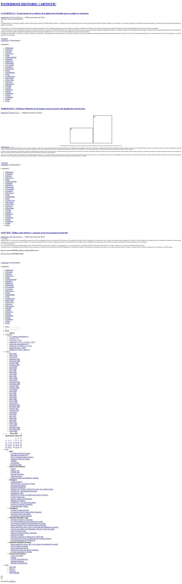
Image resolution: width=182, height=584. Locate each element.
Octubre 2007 (13, 408)
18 (6, 445)
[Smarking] (9, 93)
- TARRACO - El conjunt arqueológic (23, 502)
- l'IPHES (13, 461)
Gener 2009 (13, 380)
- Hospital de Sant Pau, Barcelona (21, 520)
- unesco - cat (14, 470)
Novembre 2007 (14, 407)
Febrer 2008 (13, 401)
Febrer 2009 (13, 378)
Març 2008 (13, 399)
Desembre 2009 (14, 359)
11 (6, 443)
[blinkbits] (8, 59)
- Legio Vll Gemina (16, 556)
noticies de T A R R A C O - (10, 113)
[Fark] (7, 71)
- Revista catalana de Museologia (21, 499)
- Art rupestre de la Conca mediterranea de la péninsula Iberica (30, 538)
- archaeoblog (14, 463)
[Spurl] (7, 95)
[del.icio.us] (9, 54)
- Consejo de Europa (17, 474)
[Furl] (7, 74)
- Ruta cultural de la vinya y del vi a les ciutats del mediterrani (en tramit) (34, 527)
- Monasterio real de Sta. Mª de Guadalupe (24, 550)
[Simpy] (8, 91)
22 (16, 445)
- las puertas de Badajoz (18, 485)
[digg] (7, 55)
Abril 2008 (13, 397)
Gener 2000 (13, 431)
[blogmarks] (9, 63)
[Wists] (7, 99)
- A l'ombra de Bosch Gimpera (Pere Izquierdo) (25, 512)
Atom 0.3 (12, 571)
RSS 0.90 (12, 567)
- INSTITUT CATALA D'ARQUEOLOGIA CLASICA (29, 495)
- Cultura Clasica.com (17, 497)
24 (21, 445)
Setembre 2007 (14, 410)
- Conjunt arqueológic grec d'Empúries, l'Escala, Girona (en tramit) (32, 529)
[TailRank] (9, 97)
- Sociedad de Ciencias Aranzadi (21, 516)
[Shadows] (9, 90)
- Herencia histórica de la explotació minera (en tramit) (28, 525)
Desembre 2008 (14, 382)
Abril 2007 (13, 420)
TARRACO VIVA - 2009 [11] (19, 350)
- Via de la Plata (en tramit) (19, 546)
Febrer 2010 (13, 355)
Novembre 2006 (14, 429)
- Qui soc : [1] (14, 338)
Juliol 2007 (13, 414)
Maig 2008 (13, 395)
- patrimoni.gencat (16, 482)
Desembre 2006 (14, 427)
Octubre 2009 (13, 363)
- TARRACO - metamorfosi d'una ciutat (23, 491)
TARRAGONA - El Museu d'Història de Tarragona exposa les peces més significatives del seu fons (43, 109)
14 (14, 443)
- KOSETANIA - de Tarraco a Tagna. (22, 484)
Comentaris (5, 40)
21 (14, 445)
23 (18, 445)
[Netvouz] (8, 82)
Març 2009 (13, 376)
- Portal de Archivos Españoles (20, 514)
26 (9, 447)
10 (21, 440)
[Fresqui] (8, 52)
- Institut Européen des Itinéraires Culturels (24, 478)
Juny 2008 (12, 393)
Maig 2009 (13, 372)
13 (11, 443)
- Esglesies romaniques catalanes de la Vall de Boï (26, 537)
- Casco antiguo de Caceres (19, 548)
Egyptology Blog (16, 465)
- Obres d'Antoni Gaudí (18, 531)
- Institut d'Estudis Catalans (19, 506)
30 (18, 447)
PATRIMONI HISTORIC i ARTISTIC (28, 4)
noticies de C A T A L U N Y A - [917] (22, 342)
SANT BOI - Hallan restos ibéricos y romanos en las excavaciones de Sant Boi (34, 233)
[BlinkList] (9, 61)
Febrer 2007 (13, 424)
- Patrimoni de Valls (16, 493)
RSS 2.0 (12, 569)
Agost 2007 (13, 412)
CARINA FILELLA (5, 146)
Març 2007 (13, 422)
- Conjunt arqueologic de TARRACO (22, 540)
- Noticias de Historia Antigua (20, 459)
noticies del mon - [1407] (17, 348)
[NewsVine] (9, 80)
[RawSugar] (9, 84)
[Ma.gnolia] (9, 78)
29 (16, 447)
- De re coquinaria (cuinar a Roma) (21, 457)
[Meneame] (9, 48)
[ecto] (7, 101)
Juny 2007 (12, 416)
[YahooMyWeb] (10, 57)
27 (11, 447)
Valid (14, 573)
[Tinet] (2, 578)
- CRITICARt (14, 472)
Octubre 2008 (13, 386)
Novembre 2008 (14, 384)
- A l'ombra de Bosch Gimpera (20, 453)
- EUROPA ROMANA (18, 487)
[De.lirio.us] (9, 69)
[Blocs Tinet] (2, 576)
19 (9, 445)
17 (21, 443)
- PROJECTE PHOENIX (18, 563)
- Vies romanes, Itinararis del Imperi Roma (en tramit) (28, 523)
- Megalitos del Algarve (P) (19, 455)
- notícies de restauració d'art (19, 510)
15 (16, 443)
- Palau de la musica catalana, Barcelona (23, 533)
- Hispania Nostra (16, 476)
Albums (12, 333)
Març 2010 (13, 353)
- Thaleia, (13, 557)
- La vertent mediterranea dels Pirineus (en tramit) (26, 521)
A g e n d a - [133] (15, 340)
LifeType (12, 581)
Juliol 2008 (13, 391)
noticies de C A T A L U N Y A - (12, 17)
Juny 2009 (12, 371)
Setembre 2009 (14, 365)
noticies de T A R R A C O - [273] (20, 346)
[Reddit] (8, 86)
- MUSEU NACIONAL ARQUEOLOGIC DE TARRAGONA (31, 489)
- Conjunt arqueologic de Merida (21, 552)
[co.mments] (9, 65)
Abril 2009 (13, 374)
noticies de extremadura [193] (19, 344)
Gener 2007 (13, 425)
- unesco (13, 468)
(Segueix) (4, 39)
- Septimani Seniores (17, 561)
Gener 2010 (13, 357)
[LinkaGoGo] (10, 76)
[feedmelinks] (10, 72)
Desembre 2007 (14, 405)
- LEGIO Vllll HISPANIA (19, 559)
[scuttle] (8, 88)
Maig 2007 (13, 418)
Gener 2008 (13, 403)
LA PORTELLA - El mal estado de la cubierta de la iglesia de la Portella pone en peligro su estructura (45, 13)
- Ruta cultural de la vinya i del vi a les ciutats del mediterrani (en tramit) (34, 544)
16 (18, 443)
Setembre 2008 (14, 388)
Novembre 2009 (14, 361)
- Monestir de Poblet (17, 535)
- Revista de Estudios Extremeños (21, 504)
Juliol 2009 (13, 369)
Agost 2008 (13, 389)
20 (11, 445)
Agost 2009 (13, 367)
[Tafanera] (9, 50)
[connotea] (9, 67)
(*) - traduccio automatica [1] (19, 336)
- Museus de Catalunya (17, 501)
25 (6, 447)
